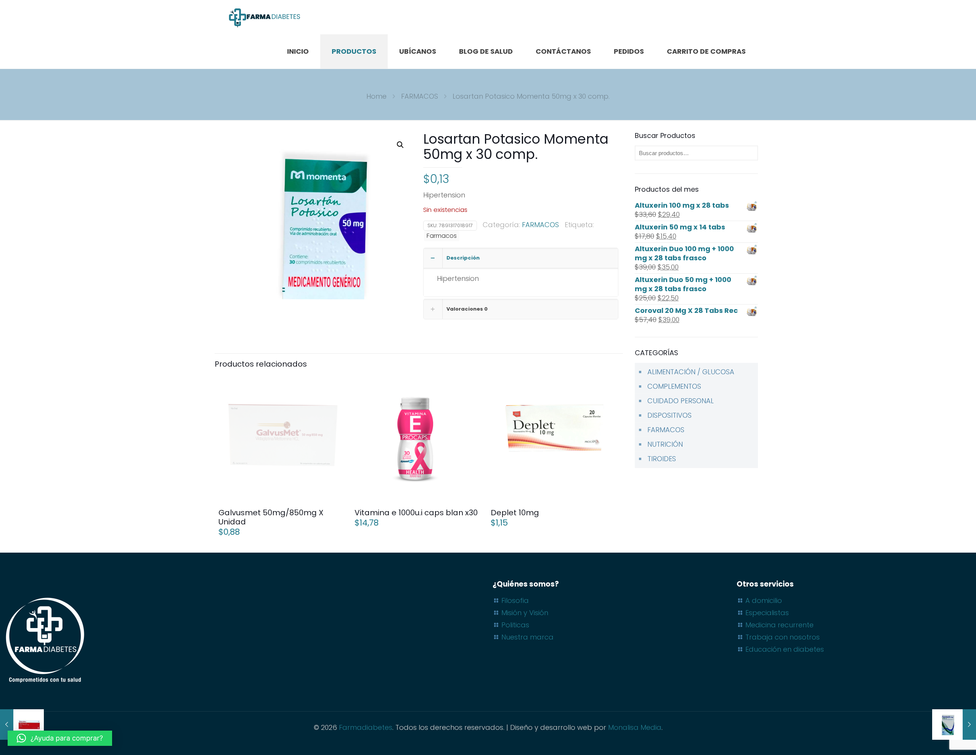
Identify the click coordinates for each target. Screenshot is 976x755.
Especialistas (767, 612)
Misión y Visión (524, 612)
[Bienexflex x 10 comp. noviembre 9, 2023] (22, 724)
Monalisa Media (634, 727)
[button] (400, 144)
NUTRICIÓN (665, 444)
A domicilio (763, 600)
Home (376, 96)
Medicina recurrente (779, 625)
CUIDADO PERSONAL (680, 401)
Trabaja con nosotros (782, 637)
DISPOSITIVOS (669, 415)
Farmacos (442, 235)
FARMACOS (419, 96)
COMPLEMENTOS (674, 386)
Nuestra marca (527, 637)
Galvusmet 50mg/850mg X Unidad (270, 517)
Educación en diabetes (784, 649)
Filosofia (515, 600)
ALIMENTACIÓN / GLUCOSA (690, 372)
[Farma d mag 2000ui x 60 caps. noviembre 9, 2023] (954, 724)
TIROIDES (661, 458)
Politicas (515, 625)
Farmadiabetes (365, 727)
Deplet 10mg (515, 512)
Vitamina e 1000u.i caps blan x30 (416, 512)
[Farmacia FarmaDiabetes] (264, 17)
